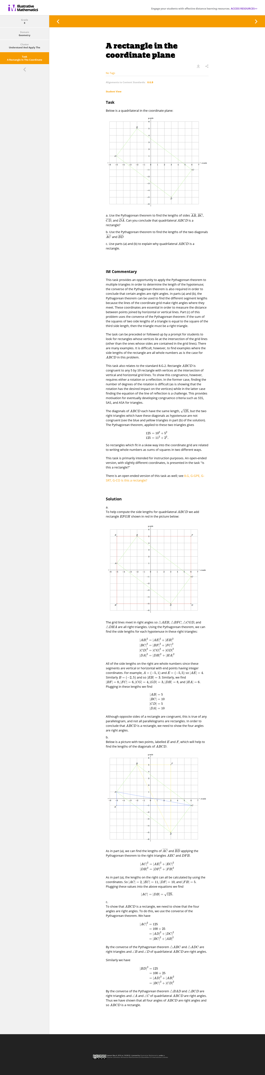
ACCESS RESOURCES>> (244, 8)
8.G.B (150, 82)
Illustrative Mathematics (149, 1055)
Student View (113, 91)
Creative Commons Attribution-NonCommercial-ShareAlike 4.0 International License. (137, 1057)
